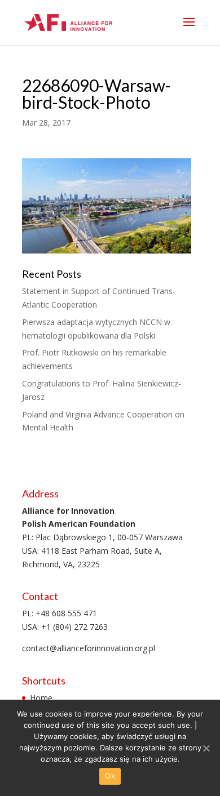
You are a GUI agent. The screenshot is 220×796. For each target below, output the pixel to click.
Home (41, 697)
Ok (110, 775)
